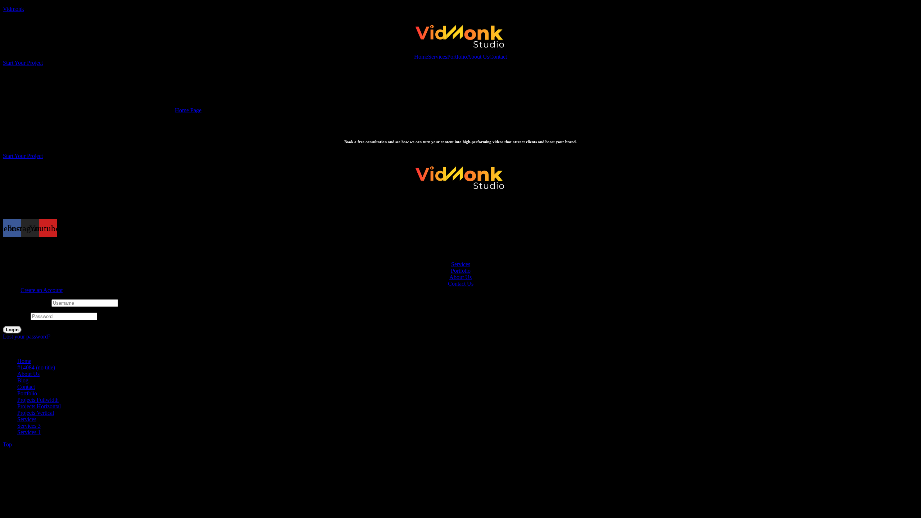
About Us (478, 57)
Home (421, 57)
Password (16, 316)
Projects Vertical (35, 413)
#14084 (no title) (36, 367)
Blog (22, 380)
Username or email (26, 303)
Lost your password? (26, 336)
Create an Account (42, 290)
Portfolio (457, 57)
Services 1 (29, 432)
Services (437, 57)
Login (12, 329)
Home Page (188, 110)
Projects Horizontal (39, 406)
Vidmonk (13, 9)
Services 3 (29, 426)
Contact (498, 57)
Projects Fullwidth (38, 400)
